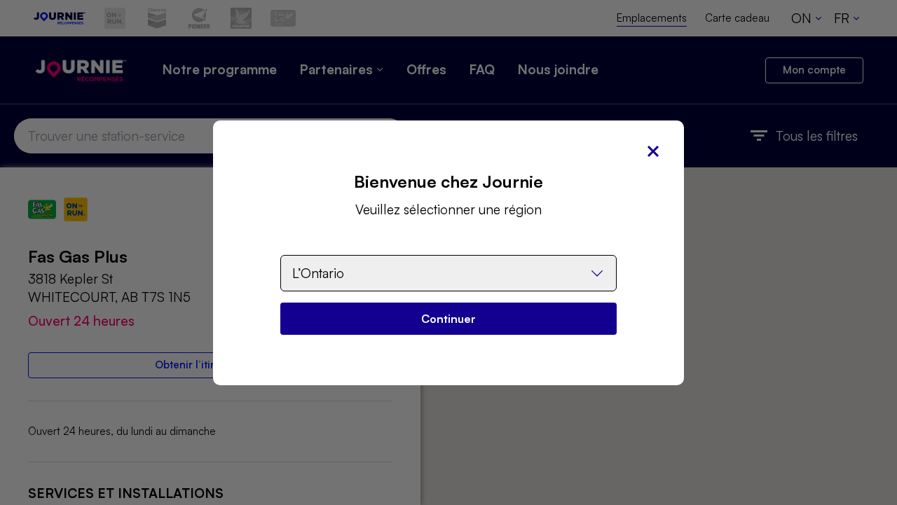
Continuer (448, 319)
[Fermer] (653, 151)
